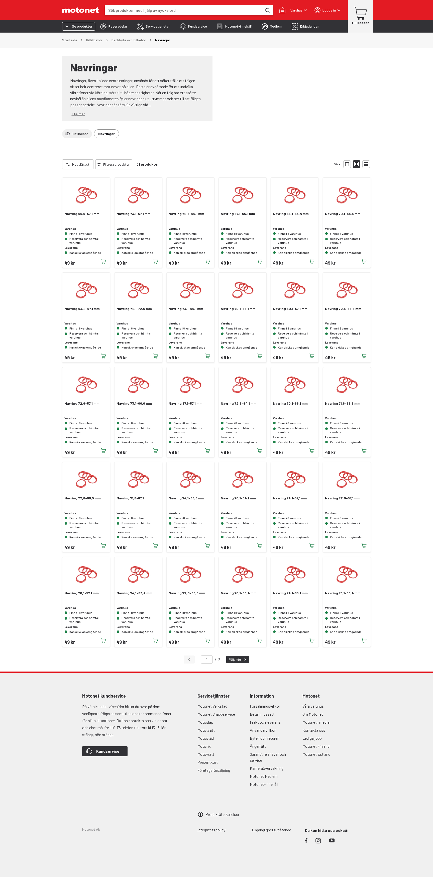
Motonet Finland (316, 746)
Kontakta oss (313, 730)
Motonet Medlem (264, 776)
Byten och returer (264, 738)
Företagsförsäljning (213, 770)
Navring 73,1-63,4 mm (343, 593)
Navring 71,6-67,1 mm (134, 498)
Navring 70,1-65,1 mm (238, 309)
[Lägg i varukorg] (103, 261)
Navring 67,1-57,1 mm (185, 403)
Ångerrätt (258, 746)
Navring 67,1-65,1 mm (238, 214)
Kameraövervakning (266, 768)
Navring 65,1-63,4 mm (291, 214)
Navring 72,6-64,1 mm (239, 403)
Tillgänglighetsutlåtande (271, 829)
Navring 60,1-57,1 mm (290, 309)
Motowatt (205, 754)
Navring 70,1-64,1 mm (238, 498)
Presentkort (207, 762)
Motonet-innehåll (264, 784)
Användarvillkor (263, 730)
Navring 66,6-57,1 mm (81, 214)
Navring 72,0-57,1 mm (342, 498)
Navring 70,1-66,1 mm (290, 403)
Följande (235, 659)
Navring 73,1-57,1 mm (134, 214)
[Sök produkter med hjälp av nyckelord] (267, 10)
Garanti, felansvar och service (268, 757)
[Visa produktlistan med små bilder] (356, 164)
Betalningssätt (262, 714)
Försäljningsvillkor (265, 706)
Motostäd (205, 738)
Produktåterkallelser (222, 814)
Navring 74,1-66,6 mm (186, 498)
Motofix (204, 746)
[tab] (113, 26)
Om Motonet (312, 714)
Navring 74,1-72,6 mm (134, 309)
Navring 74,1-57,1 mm (290, 498)
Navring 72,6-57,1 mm (81, 403)
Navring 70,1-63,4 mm (239, 593)
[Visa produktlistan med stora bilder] (347, 164)
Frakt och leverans (265, 722)
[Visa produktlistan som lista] (366, 164)
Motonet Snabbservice (216, 714)
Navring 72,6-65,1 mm (186, 214)
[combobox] (183, 10)
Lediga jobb (312, 738)
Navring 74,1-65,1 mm (290, 593)
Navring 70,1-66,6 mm (343, 214)
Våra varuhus (313, 706)
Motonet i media (316, 722)
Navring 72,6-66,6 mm (343, 309)
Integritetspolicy (211, 829)
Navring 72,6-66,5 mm (82, 498)
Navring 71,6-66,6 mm (342, 403)
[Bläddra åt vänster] (59, 164)
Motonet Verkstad (212, 706)
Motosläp (205, 722)
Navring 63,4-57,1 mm (82, 309)
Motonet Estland (316, 754)
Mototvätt (206, 730)
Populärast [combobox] (80, 164)
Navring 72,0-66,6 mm (187, 593)
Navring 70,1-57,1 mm (81, 593)
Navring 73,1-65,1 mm (186, 309)
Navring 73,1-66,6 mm (134, 403)
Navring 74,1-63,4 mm (134, 593)
